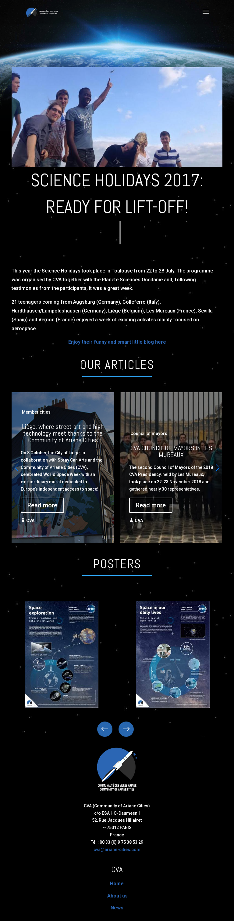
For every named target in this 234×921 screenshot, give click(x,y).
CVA (30, 520)
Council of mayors (148, 433)
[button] (217, 467)
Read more (42, 505)
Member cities (36, 412)
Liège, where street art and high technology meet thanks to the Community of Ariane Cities (63, 463)
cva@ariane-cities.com (117, 849)
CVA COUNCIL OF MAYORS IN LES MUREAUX (171, 463)
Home (117, 883)
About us (117, 896)
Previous (109, 729)
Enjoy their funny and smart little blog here (117, 342)
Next (122, 729)
